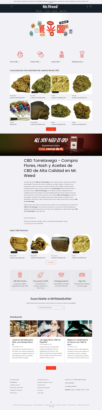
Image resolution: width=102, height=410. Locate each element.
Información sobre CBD (16, 387)
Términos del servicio (62, 405)
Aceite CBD (55, 62)
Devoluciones (41, 385)
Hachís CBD (35, 62)
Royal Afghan (34, 122)
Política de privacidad (43, 387)
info (42, 288)
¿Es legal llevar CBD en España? (50, 341)
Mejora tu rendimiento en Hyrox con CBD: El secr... (77, 342)
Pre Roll (12, 122)
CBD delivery (13, 393)
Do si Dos (33, 95)
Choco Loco (54, 256)
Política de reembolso (38, 405)
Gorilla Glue (13, 95)
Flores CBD (13, 62)
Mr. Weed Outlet (14, 379)
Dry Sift (53, 95)
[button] (11, 6)
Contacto (40, 390)
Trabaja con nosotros (16, 390)
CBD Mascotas (77, 62)
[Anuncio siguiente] (91, 2)
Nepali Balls (34, 256)
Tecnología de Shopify (26, 405)
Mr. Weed (19, 405)
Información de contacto (83, 405)
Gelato (53, 122)
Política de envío (72, 405)
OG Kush (74, 95)
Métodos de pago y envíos (44, 382)
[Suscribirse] (62, 307)
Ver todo (51, 129)
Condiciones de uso (43, 379)
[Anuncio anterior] (10, 2)
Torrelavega (28, 223)
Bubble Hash (13, 256)
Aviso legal (40, 393)
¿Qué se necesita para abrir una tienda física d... (22, 342)
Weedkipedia (13, 382)
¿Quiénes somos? (15, 385)
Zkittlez (74, 122)
